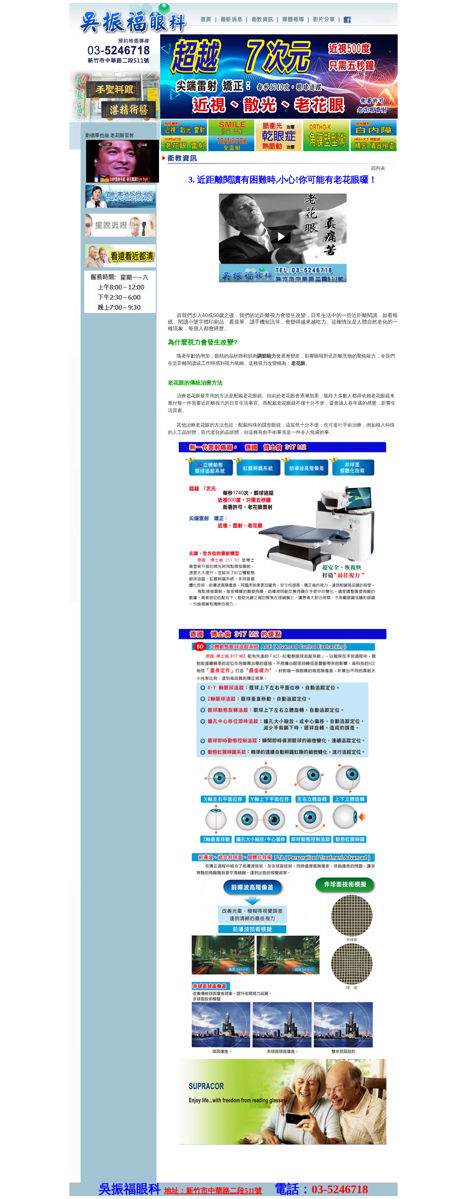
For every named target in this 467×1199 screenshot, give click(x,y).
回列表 (378, 168)
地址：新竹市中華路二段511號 (213, 1191)
